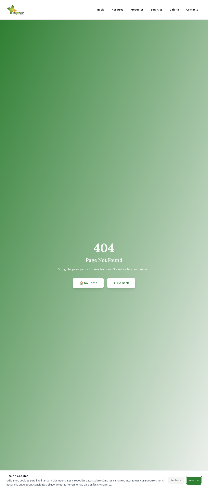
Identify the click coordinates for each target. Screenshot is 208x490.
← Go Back (121, 283)
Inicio (100, 10)
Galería (174, 10)
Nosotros (117, 10)
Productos (136, 10)
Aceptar (194, 480)
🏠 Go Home (88, 283)
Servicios (156, 10)
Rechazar (176, 480)
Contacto (192, 10)
